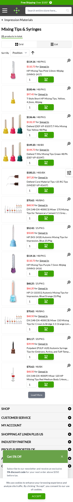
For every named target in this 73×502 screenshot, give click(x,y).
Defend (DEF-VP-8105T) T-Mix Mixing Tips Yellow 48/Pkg (47, 128)
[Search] (67, 10)
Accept (36, 496)
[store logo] (16, 10)
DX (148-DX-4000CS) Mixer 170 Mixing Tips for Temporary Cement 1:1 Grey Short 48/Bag (48, 211)
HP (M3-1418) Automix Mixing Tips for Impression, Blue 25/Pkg (47, 239)
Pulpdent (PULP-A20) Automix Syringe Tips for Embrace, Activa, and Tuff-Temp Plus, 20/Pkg (48, 350)
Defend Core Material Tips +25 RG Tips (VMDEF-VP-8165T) (47, 183)
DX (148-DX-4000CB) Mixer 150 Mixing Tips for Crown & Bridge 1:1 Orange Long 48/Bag (48, 322)
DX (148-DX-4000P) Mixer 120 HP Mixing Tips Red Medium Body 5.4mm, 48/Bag (47, 377)
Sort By (5, 52)
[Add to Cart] (46, 79)
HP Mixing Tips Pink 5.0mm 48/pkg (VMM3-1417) (45, 72)
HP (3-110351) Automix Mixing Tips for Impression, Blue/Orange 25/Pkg (47, 294)
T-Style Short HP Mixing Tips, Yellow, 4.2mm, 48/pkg (46, 100)
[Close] (62, 456)
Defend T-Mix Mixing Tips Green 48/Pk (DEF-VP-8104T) (47, 156)
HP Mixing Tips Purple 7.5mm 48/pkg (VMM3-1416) (46, 266)
